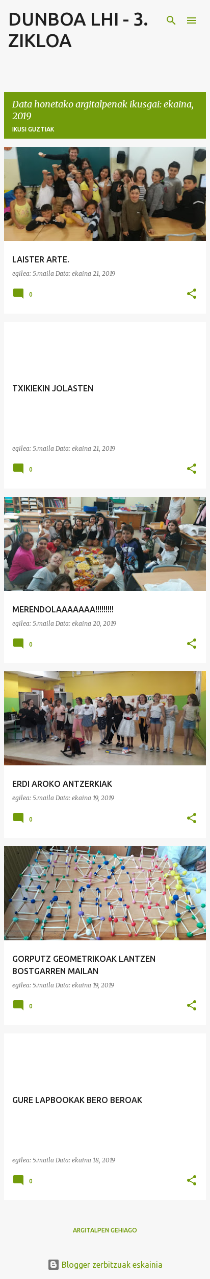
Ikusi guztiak (33, 129)
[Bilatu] (171, 20)
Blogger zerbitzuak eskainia (111, 1264)
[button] (192, 294)
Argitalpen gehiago (105, 1230)
